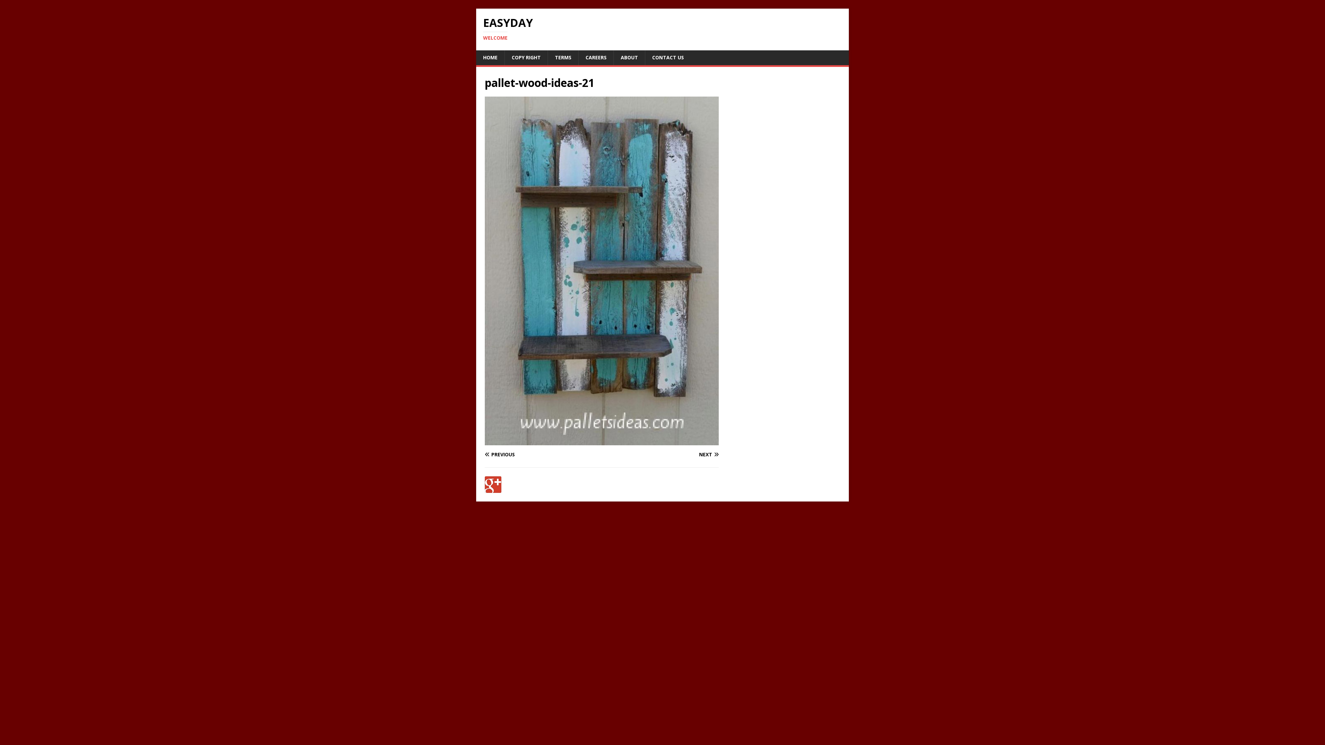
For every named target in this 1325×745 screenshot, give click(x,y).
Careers (596, 57)
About (629, 57)
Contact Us (668, 57)
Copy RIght (526, 57)
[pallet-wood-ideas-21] (602, 441)
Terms (563, 57)
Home (490, 57)
